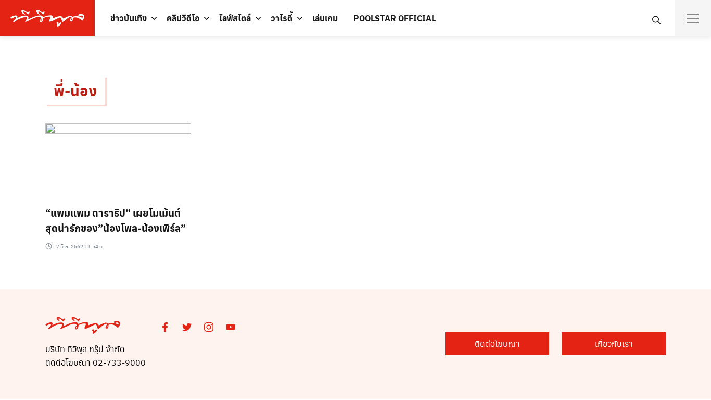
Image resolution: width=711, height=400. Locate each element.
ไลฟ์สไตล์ (235, 18)
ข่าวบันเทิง (128, 18)
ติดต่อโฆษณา (497, 343)
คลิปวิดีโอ (183, 18)
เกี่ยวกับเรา (614, 343)
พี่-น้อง (75, 90)
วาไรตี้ (282, 18)
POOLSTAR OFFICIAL (394, 18)
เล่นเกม (325, 18)
